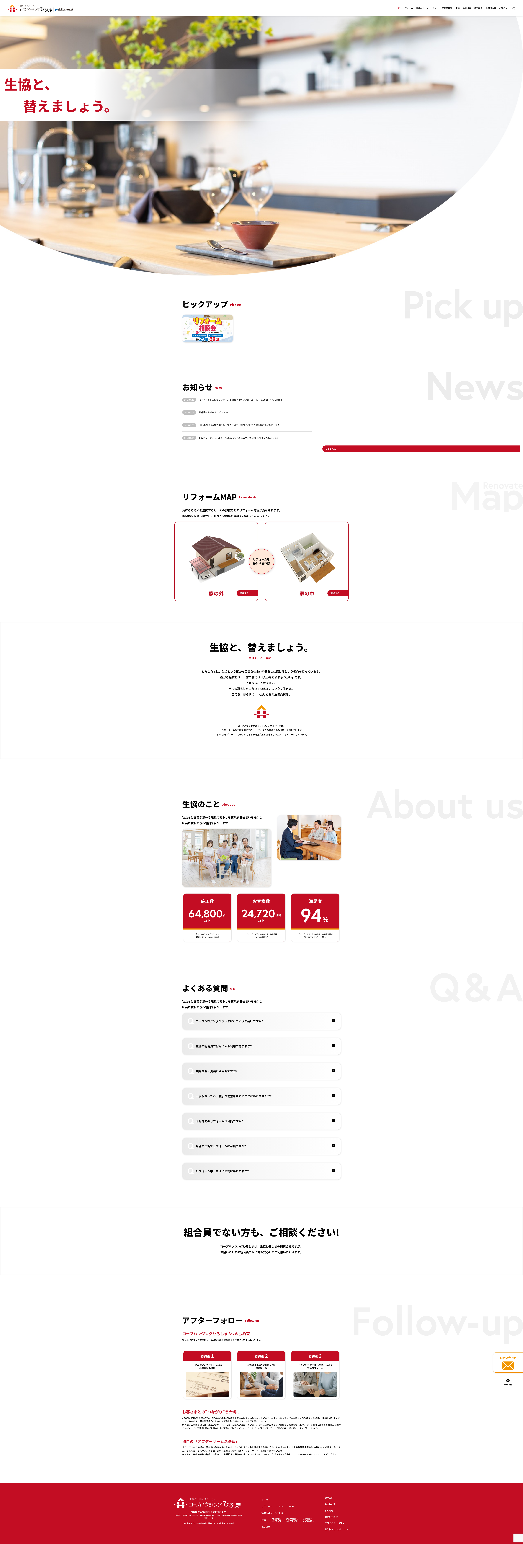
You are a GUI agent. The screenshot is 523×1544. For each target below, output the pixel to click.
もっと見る (330, 448)
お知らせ (503, 8)
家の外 (292, 1506)
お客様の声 (491, 8)
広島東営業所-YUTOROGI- (292, 1520)
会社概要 (467, 8)
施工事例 (478, 8)
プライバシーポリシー (335, 1523)
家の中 (281, 1506)
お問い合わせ (331, 1516)
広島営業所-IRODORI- (277, 1520)
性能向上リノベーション (427, 8)
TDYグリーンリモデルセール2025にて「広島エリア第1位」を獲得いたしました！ (239, 437)
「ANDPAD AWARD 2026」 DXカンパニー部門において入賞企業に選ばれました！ (239, 425)
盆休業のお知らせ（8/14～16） (214, 412)
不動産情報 (447, 8)
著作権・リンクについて (337, 1529)
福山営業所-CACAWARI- (308, 1520)
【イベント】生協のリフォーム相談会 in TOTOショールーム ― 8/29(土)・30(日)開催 (240, 399)
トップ (396, 8)
